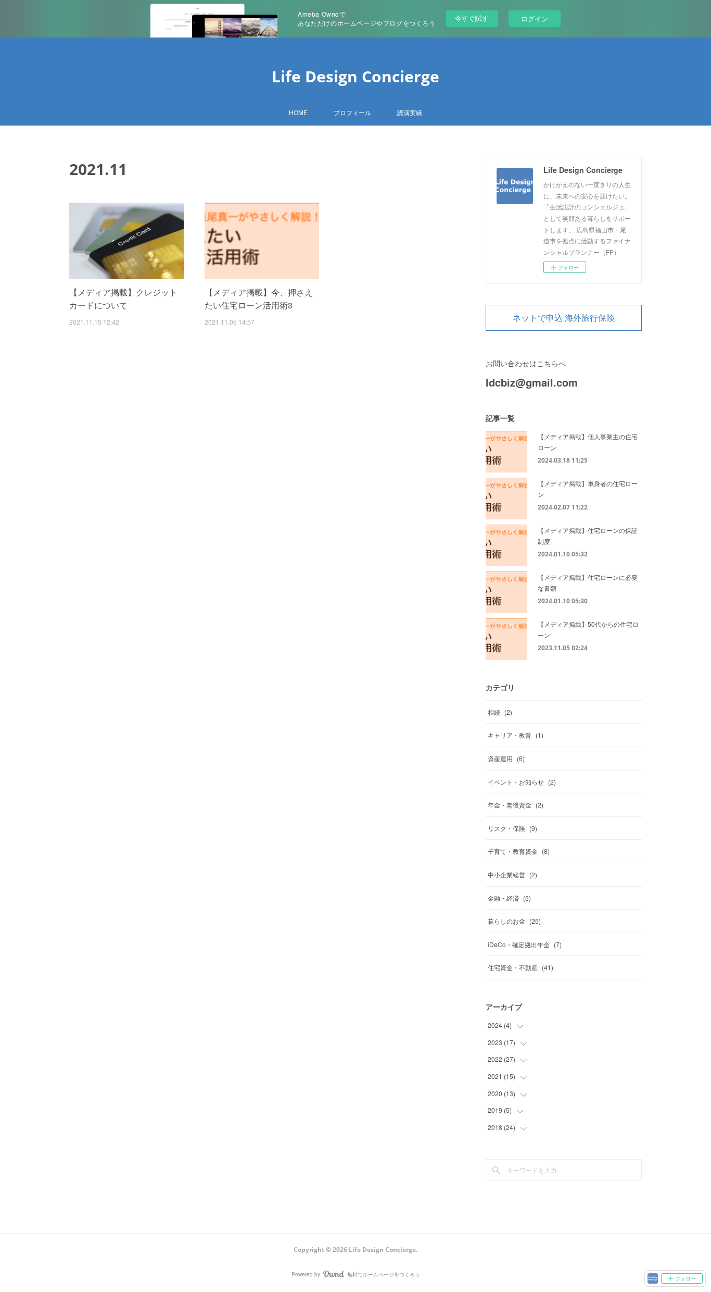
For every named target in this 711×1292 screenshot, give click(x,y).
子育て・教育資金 (519, 851)
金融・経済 (509, 897)
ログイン (534, 18)
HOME (298, 112)
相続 (500, 711)
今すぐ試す (472, 18)
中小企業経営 (512, 874)
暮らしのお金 (514, 920)
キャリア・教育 (515, 734)
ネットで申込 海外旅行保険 (564, 318)
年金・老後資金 (515, 804)
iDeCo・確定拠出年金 (525, 944)
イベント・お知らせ (522, 781)
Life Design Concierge (355, 76)
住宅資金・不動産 (520, 967)
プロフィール (352, 112)
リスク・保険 (512, 828)
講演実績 (409, 112)
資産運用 (506, 758)
